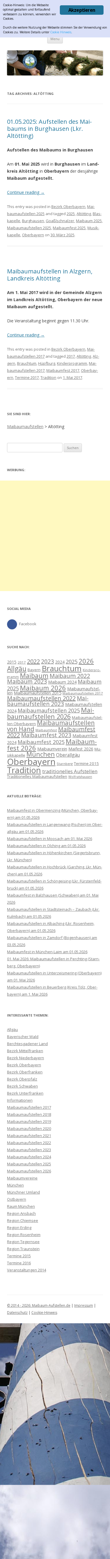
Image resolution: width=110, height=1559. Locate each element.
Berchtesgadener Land (27, 1043)
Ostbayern (16, 1199)
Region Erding (19, 1227)
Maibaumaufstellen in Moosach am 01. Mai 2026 (49, 838)
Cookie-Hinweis (44, 1312)
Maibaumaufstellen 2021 (29, 1135)
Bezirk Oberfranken (25, 1072)
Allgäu (16, 668)
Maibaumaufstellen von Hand (51, 726)
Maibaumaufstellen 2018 (29, 1114)
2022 (33, 661)
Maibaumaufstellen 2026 (50, 713)
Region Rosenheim (23, 1234)
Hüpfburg (46, 363)
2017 (71, 356)
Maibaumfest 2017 (62, 370)
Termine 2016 (19, 1263)
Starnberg (65, 763)
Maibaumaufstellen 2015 (37, 693)
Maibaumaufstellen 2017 (82, 693)
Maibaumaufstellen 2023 (48, 701)
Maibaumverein (52, 749)
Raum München (21, 1206)
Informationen (20, 1100)
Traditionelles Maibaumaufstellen (37, 776)
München (40, 754)
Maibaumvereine (22, 1178)
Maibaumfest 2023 (46, 735)
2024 (60, 662)
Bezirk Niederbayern (25, 1057)
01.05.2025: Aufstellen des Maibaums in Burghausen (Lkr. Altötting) (49, 129)
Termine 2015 (86, 763)
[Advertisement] (55, 536)
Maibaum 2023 (27, 681)
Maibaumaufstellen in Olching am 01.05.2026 (46, 845)
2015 (11, 662)
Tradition (48, 377)
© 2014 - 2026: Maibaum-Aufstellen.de (38, 1305)
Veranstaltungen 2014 (26, 1270)
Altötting (84, 213)
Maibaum (34, 675)
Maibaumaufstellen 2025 (29, 227)
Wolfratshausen (80, 777)
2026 (86, 660)
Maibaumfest (46, 730)
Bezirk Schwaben (22, 1086)
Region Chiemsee (22, 1220)
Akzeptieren (81, 10)
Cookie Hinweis (60, 32)
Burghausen (33, 220)
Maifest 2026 (80, 749)
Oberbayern (33, 234)
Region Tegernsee (23, 1241)
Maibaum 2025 (89, 220)
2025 (71, 213)
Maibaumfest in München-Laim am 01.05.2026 (47, 951)
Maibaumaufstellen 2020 (29, 1128)
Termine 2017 (27, 377)
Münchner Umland (23, 1192)
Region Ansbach (21, 1213)
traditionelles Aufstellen (69, 771)
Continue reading (26, 192)
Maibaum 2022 (70, 676)
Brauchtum (26, 363)
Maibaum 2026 (43, 687)
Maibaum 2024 (62, 682)
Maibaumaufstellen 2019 (29, 1121)
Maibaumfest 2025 (69, 227)
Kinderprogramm (72, 363)
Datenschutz (17, 1312)
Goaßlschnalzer (60, 220)
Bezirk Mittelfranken (25, 1050)
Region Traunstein (23, 1248)
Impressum (83, 1305)
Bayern (34, 669)
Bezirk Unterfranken (25, 1093)
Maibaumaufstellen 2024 (29, 1156)
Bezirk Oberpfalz (22, 1079)
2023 (47, 661)
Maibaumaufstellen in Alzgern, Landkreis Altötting (49, 274)
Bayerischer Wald (22, 1036)
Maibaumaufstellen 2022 (41, 698)
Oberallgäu (68, 755)
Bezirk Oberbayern (68, 206)
